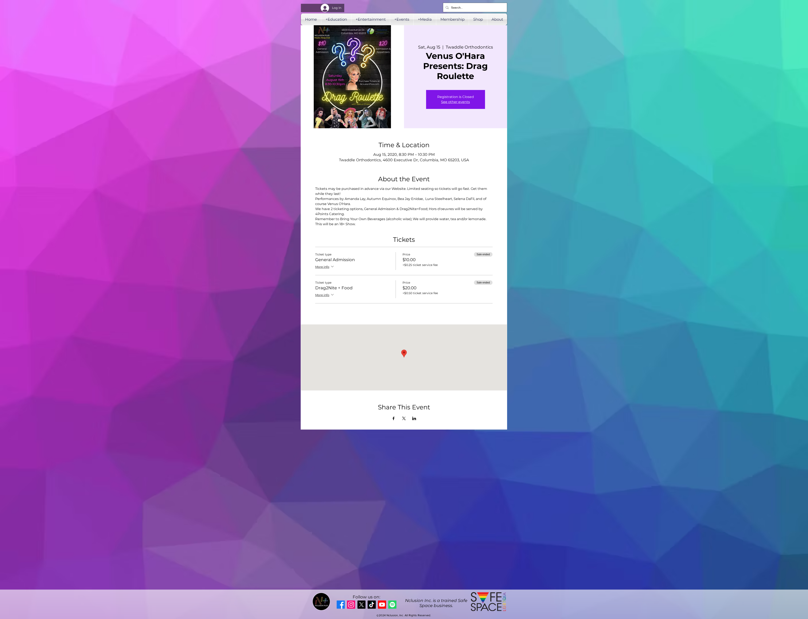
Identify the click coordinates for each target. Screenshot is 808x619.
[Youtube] (382, 604)
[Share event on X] (404, 418)
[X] (361, 604)
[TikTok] (372, 604)
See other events (455, 102)
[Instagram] (351, 604)
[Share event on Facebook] (394, 418)
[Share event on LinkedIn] (414, 418)
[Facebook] (341, 604)
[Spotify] (392, 604)
